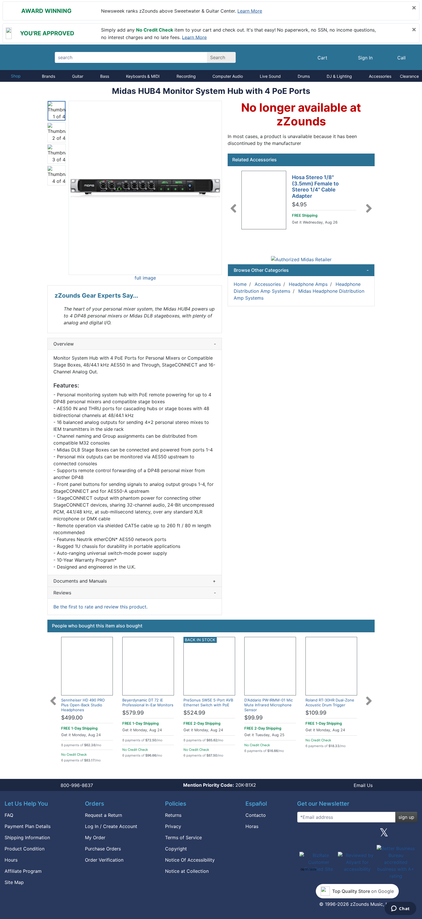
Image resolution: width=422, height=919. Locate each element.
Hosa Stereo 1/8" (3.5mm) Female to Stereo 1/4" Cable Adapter (315, 186)
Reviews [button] (134, 592)
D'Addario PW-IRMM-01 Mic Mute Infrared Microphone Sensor (268, 705)
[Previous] (233, 205)
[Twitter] (384, 834)
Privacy (173, 826)
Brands (48, 76)
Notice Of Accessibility (190, 860)
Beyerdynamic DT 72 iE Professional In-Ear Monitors (147, 702)
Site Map (14, 882)
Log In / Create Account (111, 826)
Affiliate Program (23, 871)
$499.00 (72, 718)
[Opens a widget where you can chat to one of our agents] (400, 909)
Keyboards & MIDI (143, 76)
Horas (251, 826)
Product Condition (24, 849)
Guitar (77, 76)
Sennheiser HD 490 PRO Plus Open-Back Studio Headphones (83, 705)
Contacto (255, 815)
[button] (145, 188)
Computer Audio (227, 76)
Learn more (249, 11)
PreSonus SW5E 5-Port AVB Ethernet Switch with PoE (208, 702)
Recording (186, 76)
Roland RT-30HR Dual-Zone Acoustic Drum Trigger (329, 702)
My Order (95, 837)
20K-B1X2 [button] (219, 785)
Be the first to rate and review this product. (100, 607)
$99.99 (253, 718)
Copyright (176, 849)
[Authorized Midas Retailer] (301, 259)
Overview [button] (134, 344)
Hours (11, 860)
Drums (304, 76)
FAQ (9, 815)
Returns (173, 815)
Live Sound (270, 76)
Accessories (380, 76)
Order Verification (104, 860)
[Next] (369, 205)
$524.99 (194, 713)
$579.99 (133, 713)
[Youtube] (410, 834)
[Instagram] (357, 834)
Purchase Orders (103, 849)
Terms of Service (183, 837)
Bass (104, 76)
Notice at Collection (187, 871)
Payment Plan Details (28, 826)
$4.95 (299, 204)
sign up (406, 817)
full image (145, 278)
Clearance (409, 76)
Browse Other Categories (301, 270)
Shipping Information (27, 837)
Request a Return (103, 815)
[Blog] (303, 834)
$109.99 (315, 713)
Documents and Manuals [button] (134, 581)
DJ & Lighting (339, 76)
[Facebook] (330, 834)
